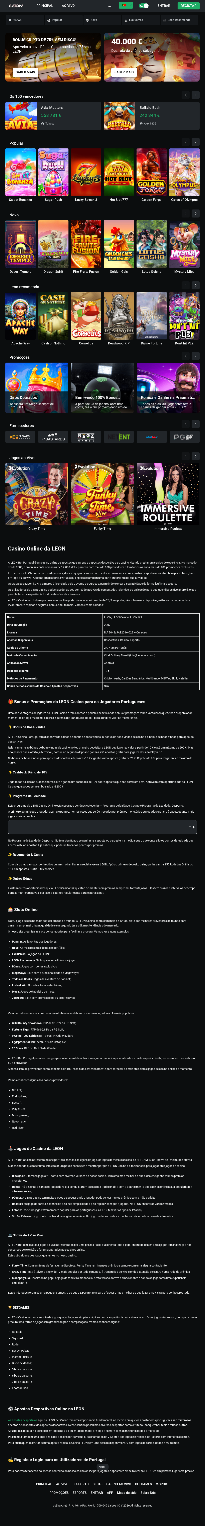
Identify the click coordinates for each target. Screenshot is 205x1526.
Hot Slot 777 (119, 200)
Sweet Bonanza (20, 200)
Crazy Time (36, 529)
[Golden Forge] (152, 172)
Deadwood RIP (119, 343)
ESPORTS (80, 1493)
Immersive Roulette (168, 529)
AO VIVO (68, 6)
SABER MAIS (25, 72)
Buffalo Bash (150, 107)
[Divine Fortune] (152, 316)
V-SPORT (162, 1484)
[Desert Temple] (20, 244)
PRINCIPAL (44, 6)
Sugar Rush (53, 200)
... (109, 5)
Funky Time (102, 529)
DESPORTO (80, 1484)
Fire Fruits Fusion (86, 272)
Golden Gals (119, 272)
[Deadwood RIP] (119, 316)
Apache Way (20, 343)
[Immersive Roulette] (168, 494)
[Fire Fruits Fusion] (86, 244)
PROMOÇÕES (59, 1493)
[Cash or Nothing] (53, 316)
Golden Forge (152, 200)
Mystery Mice (184, 272)
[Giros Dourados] (36, 388)
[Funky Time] (102, 494)
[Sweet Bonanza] (20, 172)
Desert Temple (20, 272)
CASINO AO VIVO (118, 1484)
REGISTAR (188, 6)
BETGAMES (143, 1484)
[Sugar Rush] (53, 172)
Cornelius (86, 343)
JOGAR (21, 115)
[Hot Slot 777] (119, 172)
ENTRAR (164, 6)
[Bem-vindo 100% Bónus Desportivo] (102, 388)
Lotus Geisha (151, 272)
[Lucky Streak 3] (86, 172)
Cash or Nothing (53, 343)
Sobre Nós (148, 1493)
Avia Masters (52, 107)
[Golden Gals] (119, 244)
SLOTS (97, 1484)
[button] (196, 56)
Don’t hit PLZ (184, 343)
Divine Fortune (151, 343)
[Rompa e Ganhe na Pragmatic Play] (168, 388)
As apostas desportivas (23, 1420)
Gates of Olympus (184, 200)
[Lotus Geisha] (152, 244)
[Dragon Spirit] (53, 244)
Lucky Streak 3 (86, 200)
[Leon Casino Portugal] (16, 6)
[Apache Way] (20, 316)
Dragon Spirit (53, 272)
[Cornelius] (86, 316)
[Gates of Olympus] (184, 172)
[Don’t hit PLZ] (184, 316)
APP (110, 1493)
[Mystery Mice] (184, 244)
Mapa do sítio (127, 1493)
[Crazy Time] (36, 494)
